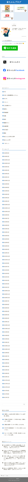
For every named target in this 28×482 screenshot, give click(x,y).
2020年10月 (7, 297)
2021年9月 (6, 263)
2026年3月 (6, 156)
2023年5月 (6, 225)
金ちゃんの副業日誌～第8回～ (11, 468)
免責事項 (17, 478)
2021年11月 (7, 259)
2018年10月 (7, 349)
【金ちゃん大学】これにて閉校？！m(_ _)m (14, 462)
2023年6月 (6, 221)
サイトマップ (11, 478)
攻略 (5, 115)
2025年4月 (6, 166)
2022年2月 (6, 249)
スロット (6, 102)
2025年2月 (6, 173)
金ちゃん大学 (7, 140)
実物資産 (6, 112)
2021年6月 (6, 270)
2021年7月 (6, 266)
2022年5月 (6, 246)
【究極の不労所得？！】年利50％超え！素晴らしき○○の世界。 (15, 420)
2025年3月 (6, 170)
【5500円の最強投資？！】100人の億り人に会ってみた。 (15, 428)
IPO (5, 91)
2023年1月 (6, 232)
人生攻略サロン (8, 105)
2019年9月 (6, 332)
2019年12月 (7, 325)
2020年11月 (7, 294)
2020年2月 (6, 318)
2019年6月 (6, 339)
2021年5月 (6, 273)
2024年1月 (6, 201)
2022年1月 (6, 252)
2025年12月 (7, 159)
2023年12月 (7, 204)
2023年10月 (7, 211)
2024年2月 (6, 197)
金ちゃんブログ (14, 2)
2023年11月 (7, 208)
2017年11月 (7, 383)
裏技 (5, 133)
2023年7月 (6, 218)
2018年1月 (6, 376)
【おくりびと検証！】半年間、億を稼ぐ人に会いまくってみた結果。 (14, 434)
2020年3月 (6, 314)
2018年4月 (6, 366)
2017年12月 (7, 380)
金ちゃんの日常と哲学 (9, 136)
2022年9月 (6, 235)
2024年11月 (7, 180)
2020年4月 (6, 311)
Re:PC (5, 98)
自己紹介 (6, 129)
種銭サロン (6, 122)
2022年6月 (6, 242)
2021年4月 (6, 277)
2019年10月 (7, 328)
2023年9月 (6, 215)
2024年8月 (6, 187)
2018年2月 (6, 373)
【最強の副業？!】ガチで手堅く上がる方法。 (14, 424)
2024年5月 (6, 190)
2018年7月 (6, 356)
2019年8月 (6, 335)
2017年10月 (7, 387)
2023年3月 (6, 228)
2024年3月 (6, 194)
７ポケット (6, 143)
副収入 (5, 109)
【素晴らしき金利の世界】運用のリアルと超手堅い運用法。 (14, 415)
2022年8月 (6, 239)
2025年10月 (7, 163)
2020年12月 (7, 290)
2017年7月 (6, 397)
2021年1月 (6, 287)
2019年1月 (6, 342)
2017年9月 (6, 390)
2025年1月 (6, 177)
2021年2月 (6, 283)
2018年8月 (6, 352)
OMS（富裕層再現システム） (11, 95)
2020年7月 (6, 301)
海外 (5, 119)
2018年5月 (6, 363)
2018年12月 (7, 345)
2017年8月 (6, 394)
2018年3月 (6, 369)
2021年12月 (7, 256)
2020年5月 (6, 307)
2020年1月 (6, 321)
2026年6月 (6, 153)
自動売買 (6, 126)
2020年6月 (6, 304)
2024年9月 (6, 184)
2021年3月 (6, 280)
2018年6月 (6, 359)
